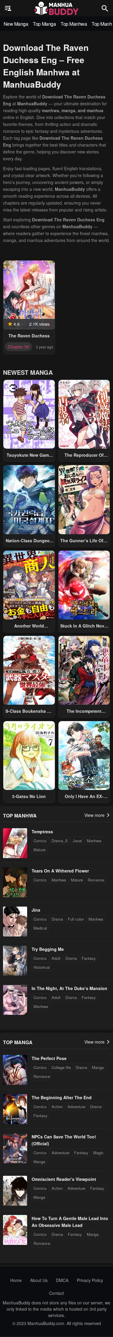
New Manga (16, 23)
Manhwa (94, 840)
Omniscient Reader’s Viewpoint (64, 1179)
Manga (98, 1067)
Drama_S (60, 840)
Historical (41, 967)
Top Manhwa (74, 23)
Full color (76, 919)
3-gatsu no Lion (29, 796)
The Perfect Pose (49, 1058)
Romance (96, 880)
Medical (40, 928)
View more (95, 815)
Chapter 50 (18, 347)
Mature (39, 849)
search (104, 8)
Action (57, 1106)
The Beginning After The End (62, 1097)
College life (61, 1067)
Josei (77, 840)
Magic (98, 1152)
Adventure (76, 1106)
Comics (40, 840)
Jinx (36, 910)
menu (8, 8)
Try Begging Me (48, 949)
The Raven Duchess (29, 336)
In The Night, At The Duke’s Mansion (69, 988)
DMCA (62, 1280)
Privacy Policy (90, 1280)
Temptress (42, 832)
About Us (39, 1280)
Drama (57, 919)
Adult (56, 958)
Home (16, 1280)
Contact (56, 1293)
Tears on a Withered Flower (60, 871)
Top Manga (44, 23)
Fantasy (89, 958)
